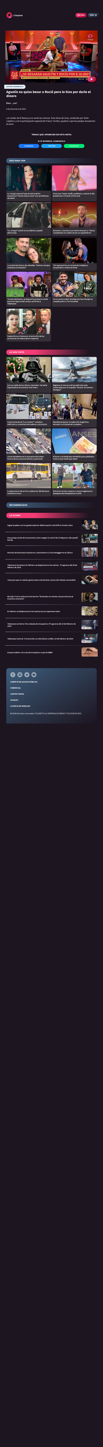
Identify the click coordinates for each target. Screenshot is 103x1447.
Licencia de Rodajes (20, 706)
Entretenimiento (14, 86)
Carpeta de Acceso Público (23, 682)
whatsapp (74, 146)
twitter (51, 146)
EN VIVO (81, 15)
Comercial (15, 688)
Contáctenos (17, 694)
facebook (28, 146)
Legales (14, 700)
